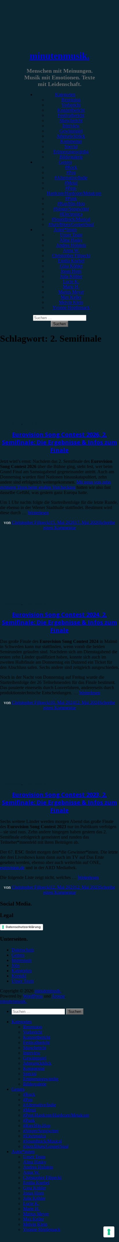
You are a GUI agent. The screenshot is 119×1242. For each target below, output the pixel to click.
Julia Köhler (71, 276)
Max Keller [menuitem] (33, 1219)
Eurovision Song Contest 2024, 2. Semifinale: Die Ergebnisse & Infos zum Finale (59, 622)
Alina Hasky (71, 239)
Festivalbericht (71, 115)
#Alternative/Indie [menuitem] (39, 1104)
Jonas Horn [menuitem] (33, 1193)
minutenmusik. (60, 55)
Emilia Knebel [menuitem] (36, 1182)
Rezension (71, 99)
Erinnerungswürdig (71, 151)
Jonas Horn (71, 271)
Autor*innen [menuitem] (23, 1151)
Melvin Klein (71, 302)
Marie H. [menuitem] (31, 1208)
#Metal (71, 182)
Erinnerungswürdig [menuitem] (40, 1078)
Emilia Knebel (71, 260)
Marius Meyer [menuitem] (36, 1213)
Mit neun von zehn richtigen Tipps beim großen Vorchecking (55, 485)
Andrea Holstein (71, 245)
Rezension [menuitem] (32, 1026)
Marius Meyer (71, 291)
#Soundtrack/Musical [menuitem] (42, 1141)
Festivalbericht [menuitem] (36, 1042)
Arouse (58, 996)
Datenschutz (23, 949)
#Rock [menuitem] (29, 1094)
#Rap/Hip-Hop (71, 203)
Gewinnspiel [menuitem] (34, 1058)
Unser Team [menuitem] (34, 1156)
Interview (71, 125)
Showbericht (71, 120)
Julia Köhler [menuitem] (34, 1198)
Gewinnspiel (71, 130)
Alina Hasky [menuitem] (34, 1161)
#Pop (71, 172)
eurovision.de (12, 867)
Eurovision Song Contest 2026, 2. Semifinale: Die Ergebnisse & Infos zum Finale (59, 442)
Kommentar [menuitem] (34, 1068)
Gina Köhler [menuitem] (34, 1187)
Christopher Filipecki (71, 255)
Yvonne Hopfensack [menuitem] (41, 1229)
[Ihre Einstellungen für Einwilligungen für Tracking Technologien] (108, 1231)
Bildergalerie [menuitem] (35, 1084)
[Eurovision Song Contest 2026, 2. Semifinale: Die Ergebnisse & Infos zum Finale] (47, 417)
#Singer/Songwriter (71, 208)
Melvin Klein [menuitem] (35, 1224)
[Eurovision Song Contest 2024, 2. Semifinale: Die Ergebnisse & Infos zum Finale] (47, 598)
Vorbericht (71, 104)
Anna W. (71, 250)
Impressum (21, 960)
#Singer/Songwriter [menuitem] (41, 1130)
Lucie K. (71, 281)
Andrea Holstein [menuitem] (38, 1167)
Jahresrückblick (71, 136)
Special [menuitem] (29, 1073)
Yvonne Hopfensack (71, 307)
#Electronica (71, 214)
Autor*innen (65, 229)
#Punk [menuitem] (29, 1120)
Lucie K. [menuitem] (31, 1203)
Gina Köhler (71, 265)
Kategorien (65, 94)
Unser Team (71, 234)
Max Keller (71, 297)
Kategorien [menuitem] (22, 1021)
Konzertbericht (71, 110)
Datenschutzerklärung (23, 927)
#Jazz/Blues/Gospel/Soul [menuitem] (45, 1146)
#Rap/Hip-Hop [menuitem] (37, 1125)
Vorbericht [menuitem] (32, 1032)
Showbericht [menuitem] (34, 1047)
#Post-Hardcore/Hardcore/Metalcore (74, 191)
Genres (65, 162)
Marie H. (71, 286)
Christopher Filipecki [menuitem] (42, 1177)
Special (71, 146)
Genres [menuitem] (18, 1089)
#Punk (71, 198)
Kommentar (71, 141)
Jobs (16, 965)
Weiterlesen (38, 512)
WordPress (33, 996)
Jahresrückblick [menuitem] (37, 1063)
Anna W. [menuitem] (31, 1172)
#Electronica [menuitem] (34, 1135)
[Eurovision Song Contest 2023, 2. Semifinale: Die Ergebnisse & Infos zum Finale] (47, 778)
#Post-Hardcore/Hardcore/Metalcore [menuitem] (56, 1115)
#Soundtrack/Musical (71, 219)
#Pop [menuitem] (28, 1099)
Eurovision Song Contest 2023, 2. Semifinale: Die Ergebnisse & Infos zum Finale (59, 802)
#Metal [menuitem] (29, 1110)
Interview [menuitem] (31, 1052)
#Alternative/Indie (71, 177)
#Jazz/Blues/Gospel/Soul (71, 224)
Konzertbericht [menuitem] (36, 1037)
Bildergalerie (71, 156)
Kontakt (19, 975)
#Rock (71, 167)
